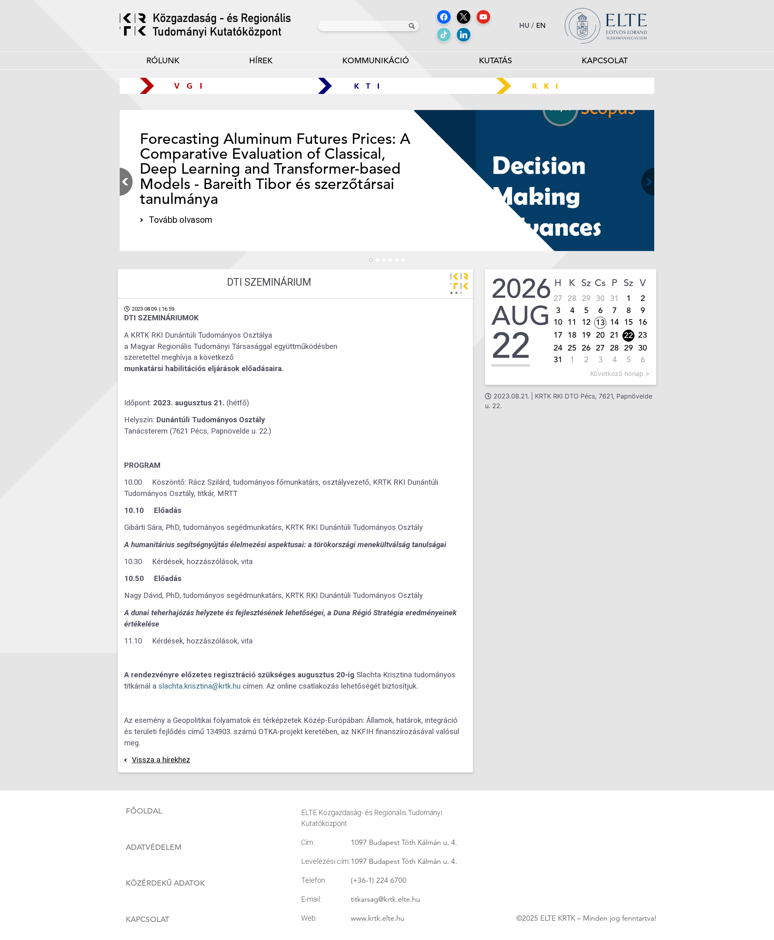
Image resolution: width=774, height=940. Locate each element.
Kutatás (495, 61)
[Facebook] (444, 17)
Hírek (261, 61)
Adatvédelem (153, 847)
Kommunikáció (375, 61)
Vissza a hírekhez (161, 759)
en (541, 25)
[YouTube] (483, 17)
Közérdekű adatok (165, 883)
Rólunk (162, 61)
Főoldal (144, 811)
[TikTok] (444, 34)
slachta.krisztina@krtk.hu (199, 686)
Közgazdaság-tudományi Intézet (387, 86)
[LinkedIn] (463, 34)
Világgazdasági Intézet (206, 86)
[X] (463, 17)
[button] (646, 182)
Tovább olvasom (180, 220)
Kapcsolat (605, 61)
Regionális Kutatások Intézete (568, 86)
